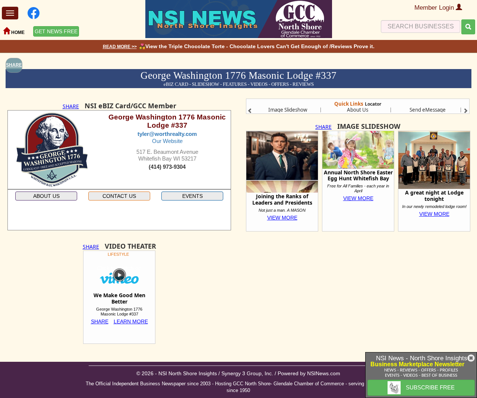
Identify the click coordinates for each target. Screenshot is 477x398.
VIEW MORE (282, 218)
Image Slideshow (287, 109)
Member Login (435, 7)
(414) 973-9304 (167, 167)
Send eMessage (428, 109)
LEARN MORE (131, 321)
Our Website (167, 141)
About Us (357, 109)
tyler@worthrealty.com (167, 134)
